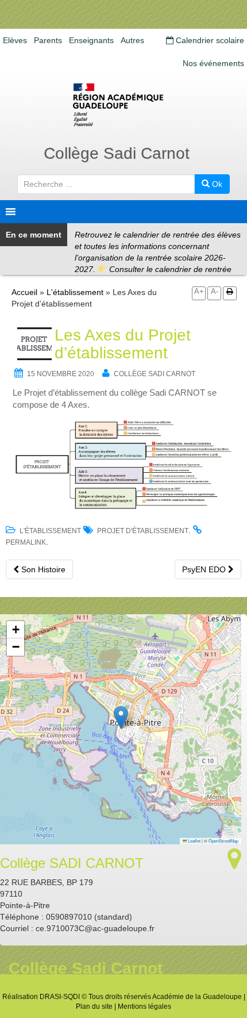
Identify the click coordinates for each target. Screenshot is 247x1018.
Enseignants (91, 40)
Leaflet (193, 840)
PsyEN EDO (205, 569)
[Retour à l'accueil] (123, 104)
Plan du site (94, 1006)
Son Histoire (42, 569)
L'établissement (75, 292)
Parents (48, 40)
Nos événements (213, 63)
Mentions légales (144, 1006)
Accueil (24, 292)
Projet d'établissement (142, 531)
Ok (216, 184)
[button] (121, 717)
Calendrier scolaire (208, 40)
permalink (26, 542)
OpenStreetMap (223, 840)
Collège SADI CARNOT (154, 374)
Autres (132, 40)
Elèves (15, 40)
